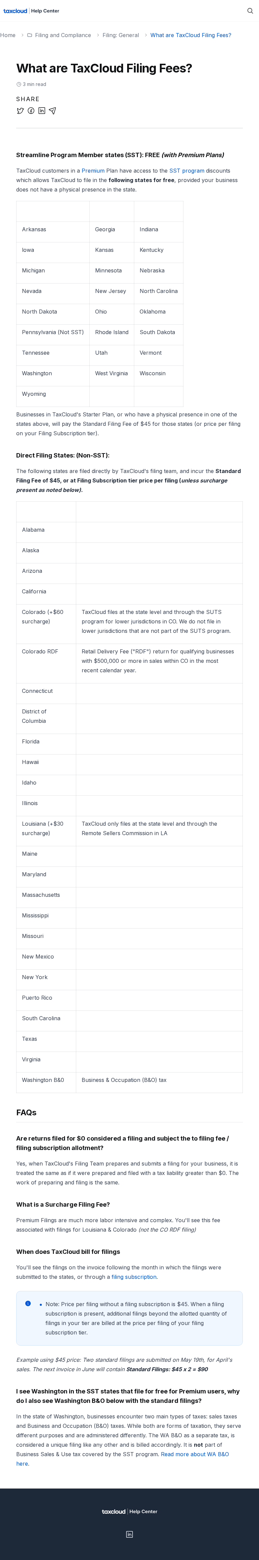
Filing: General (121, 35)
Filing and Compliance (63, 35)
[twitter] (20, 111)
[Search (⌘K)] (250, 11)
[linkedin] (42, 111)
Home (8, 35)
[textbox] (129, 810)
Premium (93, 170)
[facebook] (31, 111)
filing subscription (134, 1276)
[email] (53, 111)
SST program (186, 170)
